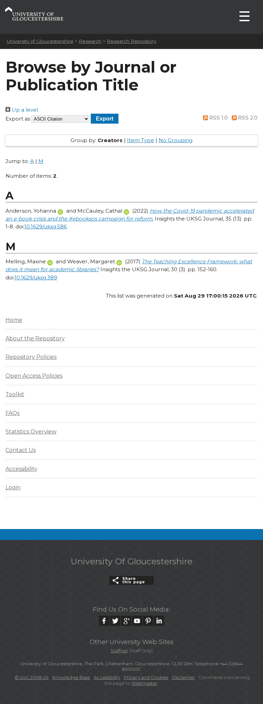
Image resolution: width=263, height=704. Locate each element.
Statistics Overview (31, 431)
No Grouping (175, 140)
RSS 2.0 (247, 117)
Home (13, 320)
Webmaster (145, 683)
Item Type (140, 140)
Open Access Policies (33, 376)
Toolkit (14, 394)
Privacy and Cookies (146, 677)
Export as (17, 118)
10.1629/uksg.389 (35, 277)
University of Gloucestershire (40, 41)
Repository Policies (31, 357)
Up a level (24, 109)
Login (13, 487)
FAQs (12, 413)
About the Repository (35, 338)
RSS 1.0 (218, 117)
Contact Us (20, 450)
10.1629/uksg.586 (45, 226)
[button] (104, 119)
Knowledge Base (71, 677)
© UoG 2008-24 (32, 677)
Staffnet (119, 650)
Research (90, 41)
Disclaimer (183, 677)
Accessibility (21, 469)
